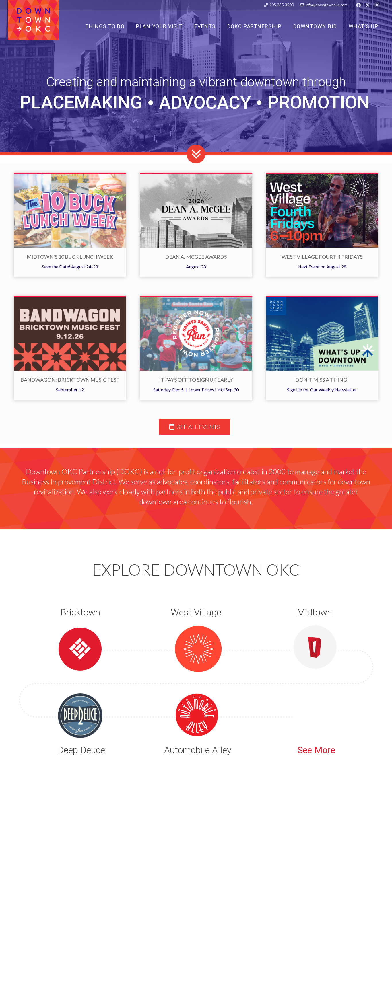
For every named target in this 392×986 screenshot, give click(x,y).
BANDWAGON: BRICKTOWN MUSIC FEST (70, 380)
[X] (367, 5)
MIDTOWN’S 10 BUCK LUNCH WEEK (70, 257)
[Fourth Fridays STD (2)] (322, 211)
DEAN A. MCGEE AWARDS (196, 257)
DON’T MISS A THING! (322, 380)
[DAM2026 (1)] (196, 211)
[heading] (194, 427)
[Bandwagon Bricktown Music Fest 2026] (70, 334)
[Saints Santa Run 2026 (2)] (196, 334)
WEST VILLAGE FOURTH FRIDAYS (322, 257)
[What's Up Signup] (322, 334)
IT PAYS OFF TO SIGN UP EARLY (196, 380)
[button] (231, 26)
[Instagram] (376, 5)
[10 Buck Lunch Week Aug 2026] (70, 211)
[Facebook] (358, 5)
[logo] (33, 20)
